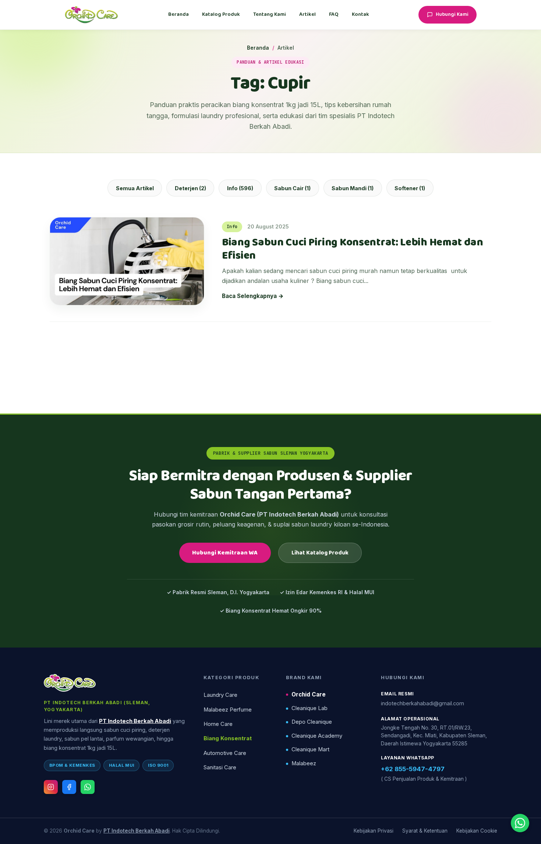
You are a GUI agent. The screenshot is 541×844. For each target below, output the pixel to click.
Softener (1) (410, 188)
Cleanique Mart (310, 749)
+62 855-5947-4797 (413, 769)
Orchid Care (308, 694)
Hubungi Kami (452, 14)
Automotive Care (225, 753)
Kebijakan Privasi (373, 831)
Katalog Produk (221, 14)
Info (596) (240, 188)
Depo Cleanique (311, 722)
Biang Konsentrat (228, 738)
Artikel (307, 14)
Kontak (360, 14)
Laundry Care (220, 695)
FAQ (334, 14)
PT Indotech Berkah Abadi (135, 721)
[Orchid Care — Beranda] (91, 14)
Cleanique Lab (309, 708)
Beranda (178, 14)
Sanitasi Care (220, 767)
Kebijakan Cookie (476, 831)
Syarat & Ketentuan (425, 831)
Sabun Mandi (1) (353, 188)
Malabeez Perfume (228, 709)
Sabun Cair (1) (292, 188)
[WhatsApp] (88, 787)
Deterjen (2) (190, 188)
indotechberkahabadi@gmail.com (422, 703)
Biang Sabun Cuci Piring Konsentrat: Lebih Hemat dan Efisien (352, 249)
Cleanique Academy (316, 736)
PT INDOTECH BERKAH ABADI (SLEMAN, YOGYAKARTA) (97, 706)
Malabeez (303, 763)
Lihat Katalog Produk (320, 552)
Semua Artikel (135, 188)
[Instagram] (51, 787)
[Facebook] (69, 787)
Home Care (218, 724)
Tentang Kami (269, 14)
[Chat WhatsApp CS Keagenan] (520, 823)
